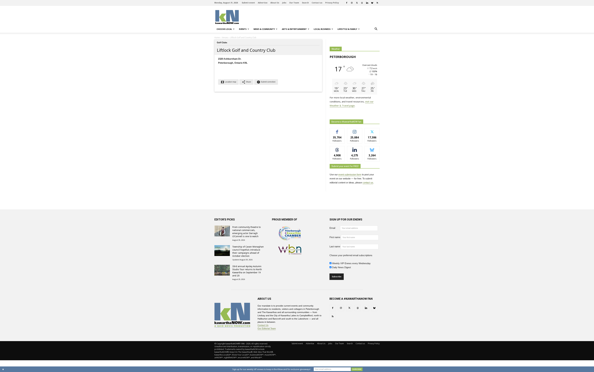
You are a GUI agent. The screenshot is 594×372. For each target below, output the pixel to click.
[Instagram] (351, 3)
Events (243, 29)
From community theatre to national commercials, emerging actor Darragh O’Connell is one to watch (246, 232)
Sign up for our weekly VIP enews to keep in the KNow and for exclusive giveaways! (271, 369)
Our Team (294, 2)
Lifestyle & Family (347, 29)
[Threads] (362, 3)
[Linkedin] (367, 3)
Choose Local (224, 29)
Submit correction (266, 82)
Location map (228, 82)
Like (337, 130)
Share (246, 82)
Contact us (317, 2)
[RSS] (377, 3)
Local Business (322, 29)
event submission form (349, 174)
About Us (274, 2)
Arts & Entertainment (294, 29)
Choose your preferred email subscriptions (350, 255)
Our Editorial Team (267, 328)
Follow (354, 130)
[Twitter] (357, 3)
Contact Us (263, 325)
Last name (334, 246)
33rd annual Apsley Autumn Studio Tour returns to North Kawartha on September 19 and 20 (247, 271)
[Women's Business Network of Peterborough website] (289, 252)
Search (305, 2)
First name (334, 237)
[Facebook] (346, 3)
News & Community (264, 29)
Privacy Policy (332, 2)
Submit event (248, 2)
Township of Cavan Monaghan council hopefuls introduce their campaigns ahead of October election (248, 251)
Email (334, 228)
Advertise (262, 2)
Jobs (284, 2)
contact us (368, 182)
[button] (376, 29)
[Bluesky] (372, 3)
